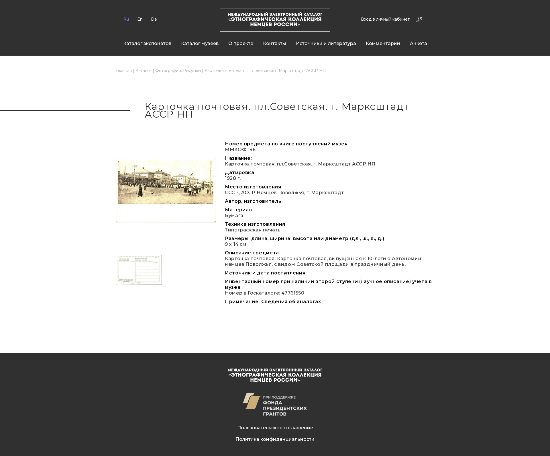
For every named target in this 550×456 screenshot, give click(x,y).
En (140, 19)
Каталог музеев (200, 43)
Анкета (418, 43)
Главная (124, 70)
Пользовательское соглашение (275, 427)
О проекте (240, 43)
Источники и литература (326, 43)
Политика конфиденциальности (275, 439)
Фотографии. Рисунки (178, 70)
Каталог (143, 70)
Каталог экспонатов (147, 43)
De (154, 19)
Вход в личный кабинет (386, 19)
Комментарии (383, 43)
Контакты (274, 43)
